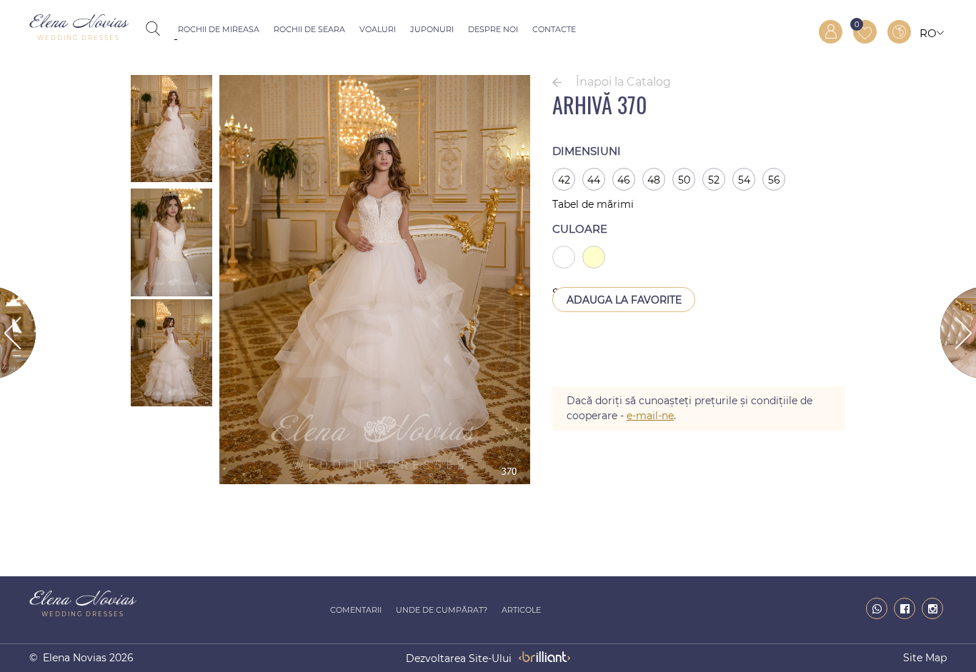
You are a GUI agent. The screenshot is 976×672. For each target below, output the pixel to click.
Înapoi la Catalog (623, 82)
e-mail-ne (650, 415)
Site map (925, 657)
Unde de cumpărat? (441, 610)
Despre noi (493, 29)
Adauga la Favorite (624, 300)
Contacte (554, 29)
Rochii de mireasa (218, 29)
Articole (521, 610)
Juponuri (432, 29)
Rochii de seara (309, 29)
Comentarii (356, 610)
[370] (374, 480)
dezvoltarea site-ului (459, 658)
